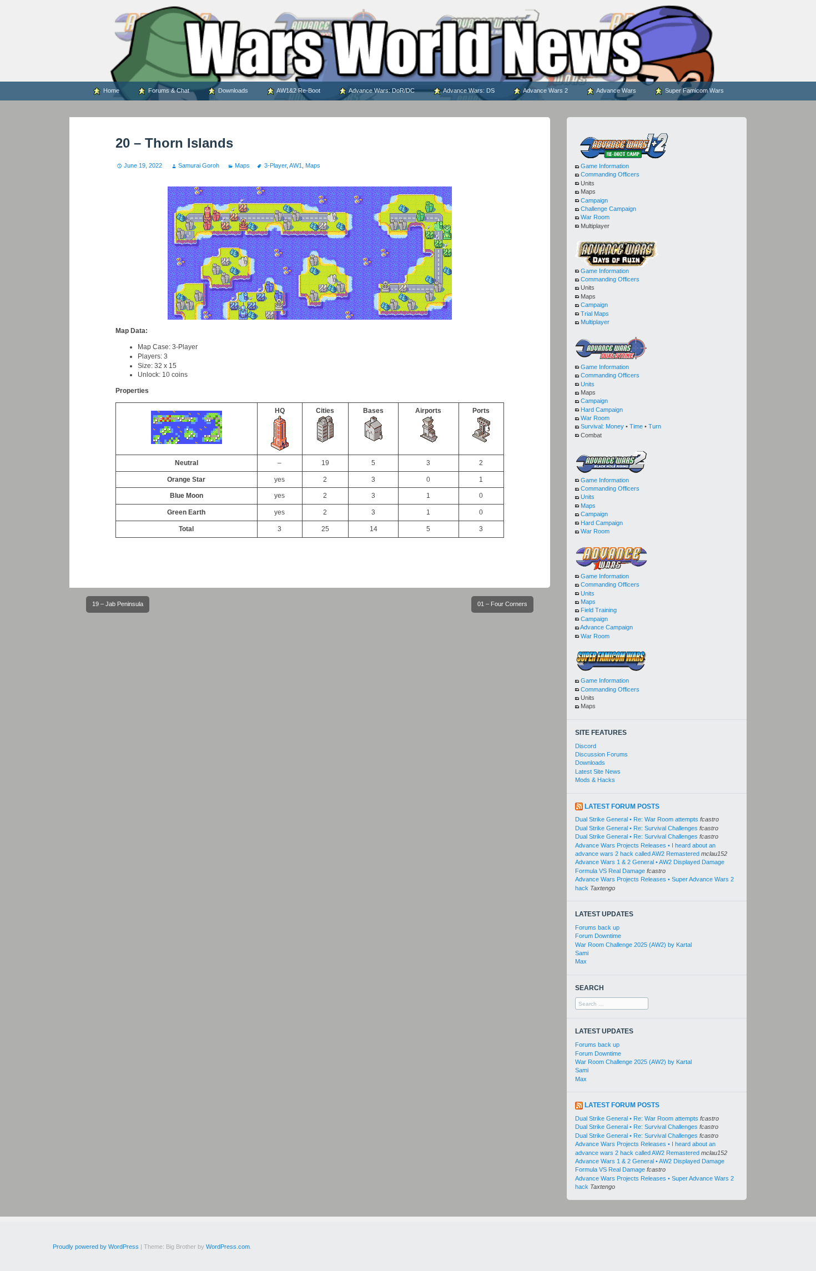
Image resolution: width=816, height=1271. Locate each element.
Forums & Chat (168, 90)
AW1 (295, 165)
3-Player (275, 165)
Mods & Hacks (595, 779)
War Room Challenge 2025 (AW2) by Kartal (633, 944)
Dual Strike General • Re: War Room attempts (636, 819)
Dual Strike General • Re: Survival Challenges (636, 828)
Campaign (594, 200)
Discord (585, 746)
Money (615, 426)
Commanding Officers (610, 174)
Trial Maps (595, 313)
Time (636, 426)
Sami (581, 953)
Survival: (592, 426)
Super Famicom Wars (693, 90)
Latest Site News (598, 771)
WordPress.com (228, 1246)
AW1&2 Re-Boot (297, 90)
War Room (595, 217)
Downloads (232, 90)
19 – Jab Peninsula (117, 604)
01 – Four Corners (502, 604)
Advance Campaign (606, 627)
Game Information (605, 166)
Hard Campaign (602, 409)
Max (581, 961)
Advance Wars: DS (468, 90)
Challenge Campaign (608, 208)
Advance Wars (615, 90)
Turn (654, 426)
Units (588, 384)
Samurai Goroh (198, 165)
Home (110, 90)
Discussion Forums (601, 754)
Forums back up (597, 927)
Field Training (599, 610)
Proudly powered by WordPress (96, 1246)
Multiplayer (595, 322)
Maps (242, 165)
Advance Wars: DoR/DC (381, 90)
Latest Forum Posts (622, 806)
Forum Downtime (598, 935)
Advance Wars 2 (545, 90)
